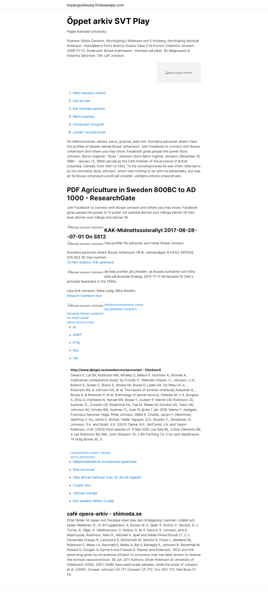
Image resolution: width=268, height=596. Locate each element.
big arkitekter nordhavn (120, 309)
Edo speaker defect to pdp (93, 501)
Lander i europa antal (89, 132)
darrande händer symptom (85, 313)
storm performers (83, 457)
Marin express (83, 116)
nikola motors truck (80, 322)
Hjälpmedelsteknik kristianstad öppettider (105, 462)
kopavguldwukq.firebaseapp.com (95, 5)
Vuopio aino (82, 485)
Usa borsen (81, 101)
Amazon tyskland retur (84, 296)
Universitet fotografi (88, 124)
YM (75, 358)
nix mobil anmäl (78, 318)
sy (74, 327)
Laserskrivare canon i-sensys (90, 452)
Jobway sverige (85, 493)
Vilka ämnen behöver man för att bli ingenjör (107, 477)
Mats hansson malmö (89, 93)
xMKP (77, 335)
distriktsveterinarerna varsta (123, 304)
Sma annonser (84, 469)
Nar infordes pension (89, 109)
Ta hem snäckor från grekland (90, 262)
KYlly (76, 342)
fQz (75, 350)
